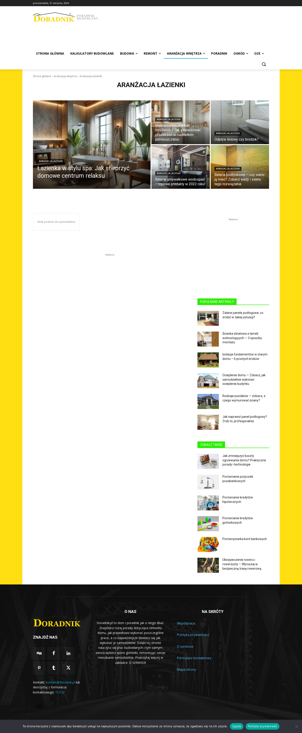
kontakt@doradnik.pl (60, 682)
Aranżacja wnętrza (65, 76)
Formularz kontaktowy (194, 658)
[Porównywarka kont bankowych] (208, 544)
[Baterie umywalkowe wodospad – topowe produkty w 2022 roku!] (180, 167)
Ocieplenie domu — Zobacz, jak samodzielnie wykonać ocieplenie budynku (244, 379)
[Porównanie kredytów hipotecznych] (208, 502)
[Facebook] (54, 653)
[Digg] (39, 653)
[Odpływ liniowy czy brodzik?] (240, 122)
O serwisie (185, 646)
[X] (68, 668)
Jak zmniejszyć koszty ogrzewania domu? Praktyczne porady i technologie (244, 460)
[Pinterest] (39, 668)
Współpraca (186, 623)
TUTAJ (59, 692)
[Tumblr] (54, 668)
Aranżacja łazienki (51, 161)
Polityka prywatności (193, 635)
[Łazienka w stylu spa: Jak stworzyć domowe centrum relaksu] (92, 144)
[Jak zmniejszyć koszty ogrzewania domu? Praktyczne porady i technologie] (208, 461)
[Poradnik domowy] (58, 621)
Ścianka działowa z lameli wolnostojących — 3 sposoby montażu (242, 338)
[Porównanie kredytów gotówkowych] (208, 523)
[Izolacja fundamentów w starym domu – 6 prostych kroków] (208, 359)
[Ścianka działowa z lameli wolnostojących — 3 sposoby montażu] (208, 339)
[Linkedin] (68, 653)
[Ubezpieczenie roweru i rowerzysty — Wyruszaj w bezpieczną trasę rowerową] (208, 565)
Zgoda (236, 726)
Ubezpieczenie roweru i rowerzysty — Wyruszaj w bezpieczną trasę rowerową (241, 564)
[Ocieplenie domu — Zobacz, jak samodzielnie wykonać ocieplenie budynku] (208, 380)
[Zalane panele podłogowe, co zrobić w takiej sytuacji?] (208, 318)
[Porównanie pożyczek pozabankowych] (208, 482)
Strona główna (42, 76)
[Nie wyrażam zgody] (296, 726)
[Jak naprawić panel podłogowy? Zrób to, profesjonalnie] (208, 422)
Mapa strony (186, 669)
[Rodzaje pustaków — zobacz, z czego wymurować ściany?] (208, 401)
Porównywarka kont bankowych (244, 539)
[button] (263, 64)
